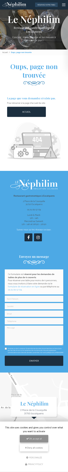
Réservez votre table (46, 4)
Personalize (35, 457)
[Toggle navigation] (63, 5)
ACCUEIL (26, 112)
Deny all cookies (35, 448)
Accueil (5, 52)
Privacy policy (35, 464)
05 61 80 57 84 (34, 209)
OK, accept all (35, 439)
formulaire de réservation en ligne (24, 286)
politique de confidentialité (54, 352)
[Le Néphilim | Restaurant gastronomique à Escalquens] (14, 4)
